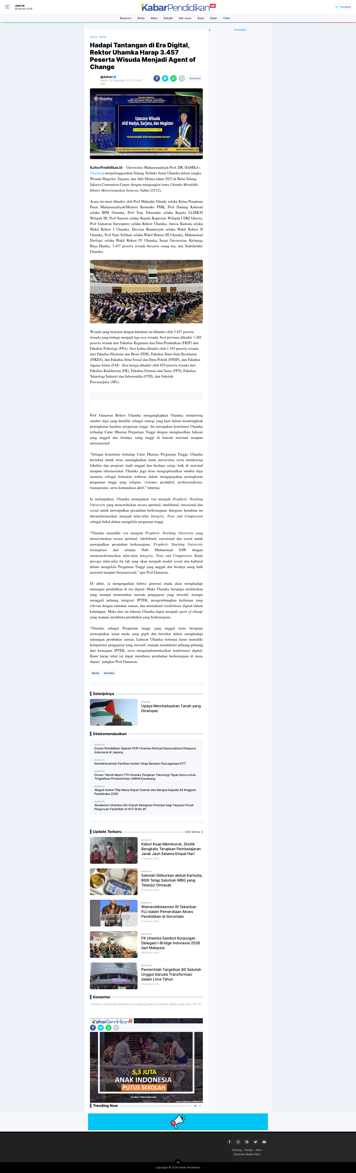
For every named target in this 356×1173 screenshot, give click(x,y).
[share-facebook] (157, 78)
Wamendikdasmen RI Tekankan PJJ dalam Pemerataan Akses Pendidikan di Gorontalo (168, 912)
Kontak (249, 1149)
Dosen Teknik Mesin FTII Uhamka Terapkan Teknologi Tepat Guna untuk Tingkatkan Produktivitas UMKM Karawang (145, 777)
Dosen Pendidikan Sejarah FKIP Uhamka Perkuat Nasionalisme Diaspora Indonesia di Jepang (145, 750)
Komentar (195, 78)
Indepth (168, 18)
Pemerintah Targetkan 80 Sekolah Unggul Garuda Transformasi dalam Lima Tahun (171, 974)
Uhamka (96, 172)
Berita (141, 18)
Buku (154, 18)
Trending (345, 6)
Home (93, 36)
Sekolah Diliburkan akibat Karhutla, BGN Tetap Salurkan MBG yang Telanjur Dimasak (171, 880)
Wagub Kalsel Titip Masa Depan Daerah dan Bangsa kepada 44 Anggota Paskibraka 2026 (145, 792)
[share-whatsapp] (173, 78)
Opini (213, 18)
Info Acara (185, 18)
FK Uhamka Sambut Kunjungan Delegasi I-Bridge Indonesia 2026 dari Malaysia (170, 943)
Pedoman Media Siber (246, 1154)
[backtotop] (178, 1163)
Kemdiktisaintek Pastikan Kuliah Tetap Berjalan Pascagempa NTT (140, 763)
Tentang (237, 1149)
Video (226, 18)
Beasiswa (125, 18)
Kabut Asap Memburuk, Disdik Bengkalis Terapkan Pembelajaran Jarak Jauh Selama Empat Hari (171, 849)
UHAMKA (240, 30)
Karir (201, 18)
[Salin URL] (182, 78)
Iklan (259, 1149)
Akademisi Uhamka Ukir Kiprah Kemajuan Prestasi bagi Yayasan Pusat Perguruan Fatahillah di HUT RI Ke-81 (144, 807)
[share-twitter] (165, 78)
